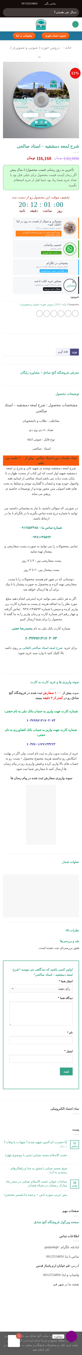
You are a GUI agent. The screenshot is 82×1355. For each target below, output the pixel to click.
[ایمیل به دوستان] (54, 313)
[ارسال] (8, 12)
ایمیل (68, 1051)
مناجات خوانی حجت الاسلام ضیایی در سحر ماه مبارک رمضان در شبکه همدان (36, 1183)
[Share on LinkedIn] (39, 313)
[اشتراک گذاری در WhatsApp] (75, 313)
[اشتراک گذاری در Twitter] (61, 313)
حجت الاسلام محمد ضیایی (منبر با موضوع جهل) (36, 1155)
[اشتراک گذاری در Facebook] (68, 313)
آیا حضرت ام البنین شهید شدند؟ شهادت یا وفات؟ (35, 1142)
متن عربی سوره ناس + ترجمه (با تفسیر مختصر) (35, 1194)
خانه (68, 47)
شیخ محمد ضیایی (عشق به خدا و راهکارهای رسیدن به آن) (38, 1170)
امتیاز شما (66, 981)
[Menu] (75, 24)
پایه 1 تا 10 (60, 304)
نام (70, 1032)
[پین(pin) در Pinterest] (46, 313)
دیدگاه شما (65, 998)
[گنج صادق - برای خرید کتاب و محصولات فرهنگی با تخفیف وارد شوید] (41, 24)
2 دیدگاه (63, 1146)
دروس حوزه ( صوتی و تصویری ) (35, 47)
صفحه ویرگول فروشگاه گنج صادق (56, 1222)
